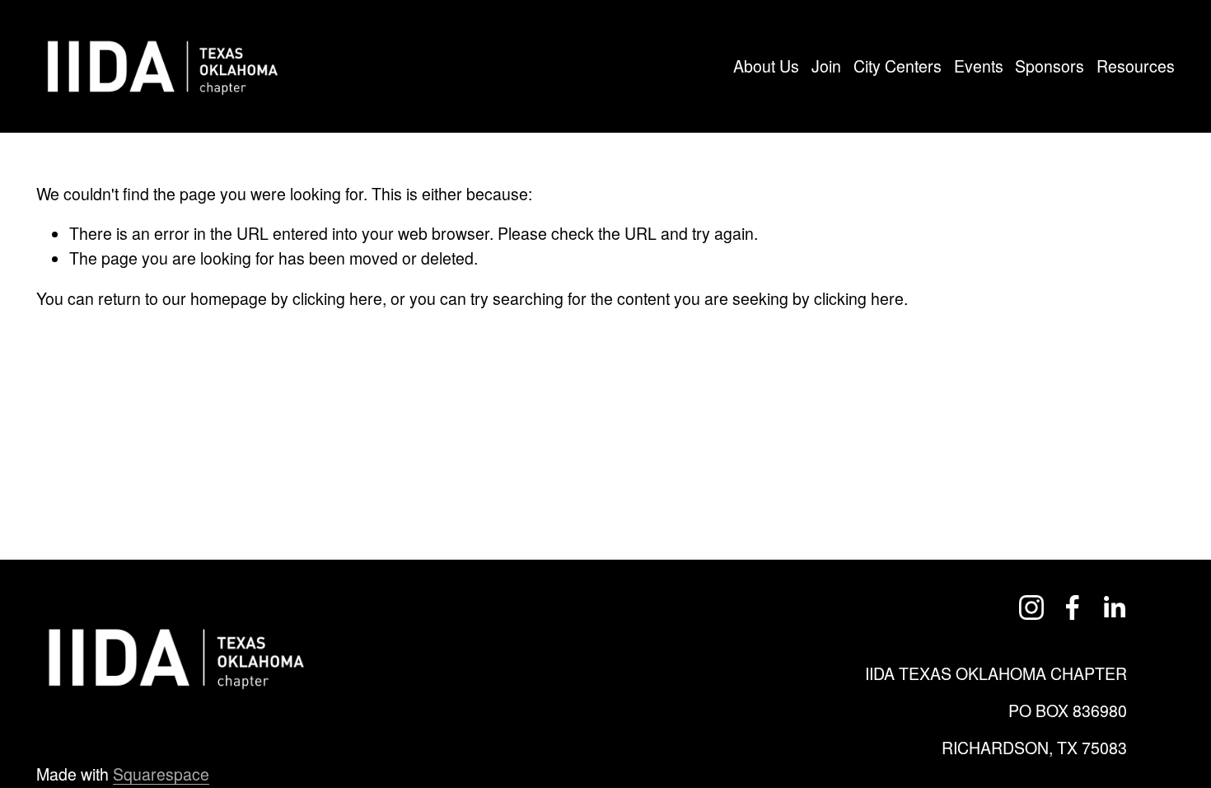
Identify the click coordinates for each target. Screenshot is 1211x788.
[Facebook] (1072, 607)
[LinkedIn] (1114, 607)
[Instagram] (1031, 607)
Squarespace (161, 774)
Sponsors (1049, 65)
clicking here (337, 298)
